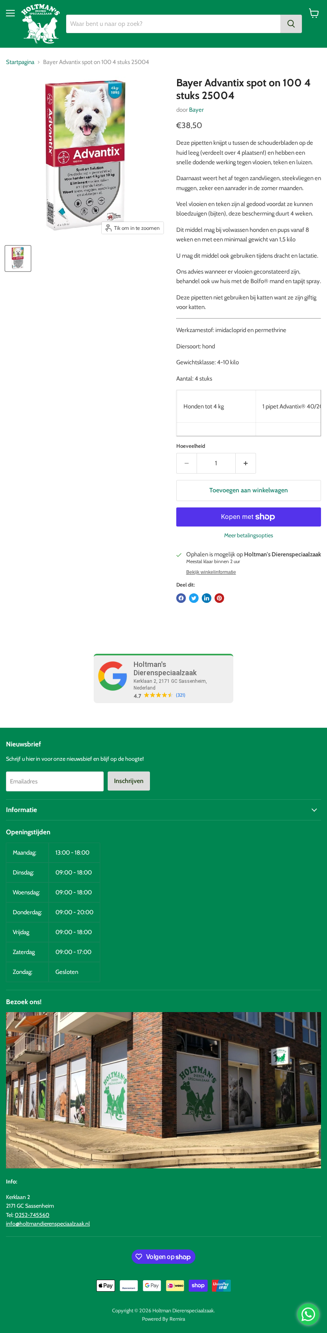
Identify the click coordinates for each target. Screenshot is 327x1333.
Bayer (196, 109)
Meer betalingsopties (248, 535)
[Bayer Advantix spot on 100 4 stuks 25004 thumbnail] (18, 258)
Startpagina (20, 62)
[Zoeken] (291, 24)
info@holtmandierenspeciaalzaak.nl (48, 1223)
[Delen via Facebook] (181, 598)
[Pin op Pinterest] (219, 598)
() (180, 695)
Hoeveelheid (190, 446)
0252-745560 (32, 1214)
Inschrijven (129, 781)
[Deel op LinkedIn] (206, 598)
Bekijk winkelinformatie (211, 572)
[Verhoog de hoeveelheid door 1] (246, 463)
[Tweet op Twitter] (194, 598)
